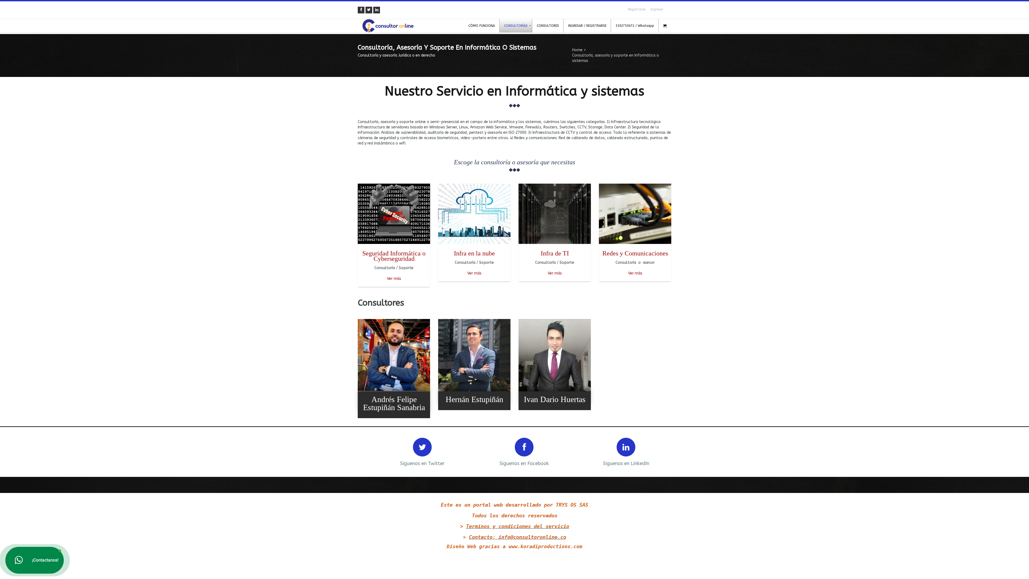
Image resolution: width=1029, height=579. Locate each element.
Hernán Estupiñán (474, 399)
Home (577, 50)
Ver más (394, 278)
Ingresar (657, 9)
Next (660, 451)
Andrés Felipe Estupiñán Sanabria (394, 403)
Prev (369, 451)
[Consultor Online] (388, 25)
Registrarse (636, 9)
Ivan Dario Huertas (555, 399)
